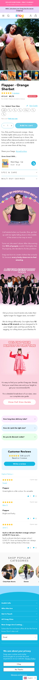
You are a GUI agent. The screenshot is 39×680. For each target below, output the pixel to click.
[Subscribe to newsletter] (35, 637)
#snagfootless (21, 151)
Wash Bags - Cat (17, 162)
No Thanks (19, 670)
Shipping (10, 99)
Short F (27, 110)
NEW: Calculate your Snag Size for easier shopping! (20, 9)
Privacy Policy (30, 659)
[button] (3, 15)
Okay (19, 664)
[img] (7, 480)
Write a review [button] (19, 464)
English (30, 678)
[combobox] (30, 678)
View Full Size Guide (19, 402)
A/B (4, 110)
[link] (30, 15)
